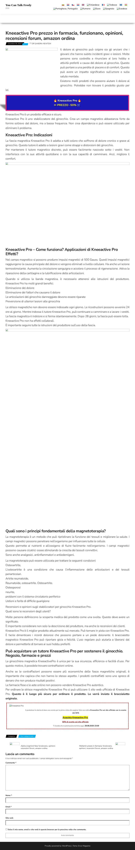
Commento (11, 763)
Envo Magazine (84, 846)
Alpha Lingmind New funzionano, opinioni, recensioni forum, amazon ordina (38, 747)
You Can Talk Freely (18, 5)
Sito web (9, 818)
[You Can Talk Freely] (7, 19)
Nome (9, 795)
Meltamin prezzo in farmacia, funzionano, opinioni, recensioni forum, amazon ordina (96, 747)
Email (9, 806)
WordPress (66, 846)
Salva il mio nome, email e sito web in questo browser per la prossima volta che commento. (47, 829)
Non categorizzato (27, 736)
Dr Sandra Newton (41, 43)
